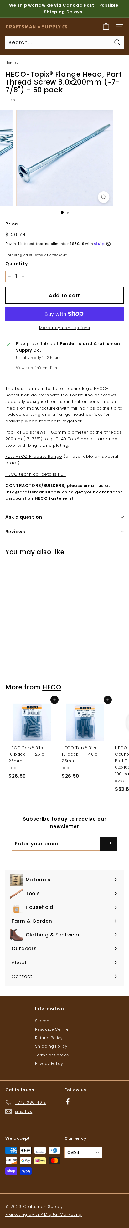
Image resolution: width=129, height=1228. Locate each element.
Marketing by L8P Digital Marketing (43, 1214)
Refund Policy (49, 1037)
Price (11, 224)
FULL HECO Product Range (33, 456)
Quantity (16, 264)
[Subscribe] (108, 844)
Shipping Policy (51, 1046)
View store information (36, 367)
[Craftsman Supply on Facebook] (67, 1101)
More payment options (64, 328)
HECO (11, 100)
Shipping (13, 254)
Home (10, 62)
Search (42, 1021)
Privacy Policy (49, 1063)
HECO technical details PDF (35, 474)
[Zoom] (104, 197)
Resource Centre (52, 1029)
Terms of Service (52, 1055)
